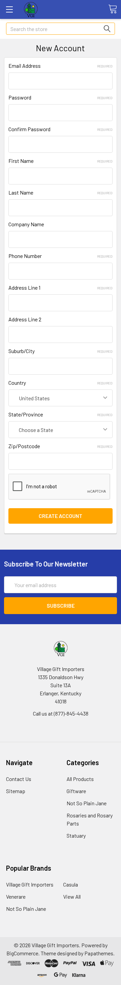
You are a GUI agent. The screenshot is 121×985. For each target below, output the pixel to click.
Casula (70, 884)
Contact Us (18, 779)
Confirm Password (60, 129)
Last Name (60, 192)
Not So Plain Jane (87, 803)
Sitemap (15, 791)
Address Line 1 (60, 287)
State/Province (60, 414)
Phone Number (60, 256)
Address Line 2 (24, 319)
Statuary (76, 835)
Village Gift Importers (29, 884)
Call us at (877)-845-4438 (60, 713)
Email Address (60, 65)
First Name (60, 160)
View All (72, 896)
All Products (80, 779)
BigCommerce (22, 953)
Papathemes (98, 953)
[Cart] (112, 9)
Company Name (26, 224)
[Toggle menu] (9, 9)
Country (60, 382)
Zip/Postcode (60, 446)
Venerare (16, 896)
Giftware (76, 791)
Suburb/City (60, 351)
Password (60, 97)
